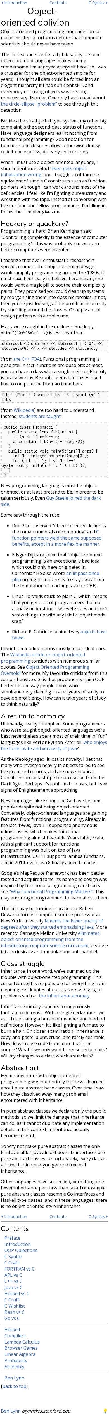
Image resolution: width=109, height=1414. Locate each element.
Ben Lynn (14, 1378)
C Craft (11, 1263)
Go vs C (12, 1318)
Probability (15, 1360)
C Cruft (11, 1300)
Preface (12, 1238)
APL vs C (13, 1275)
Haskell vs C (16, 1293)
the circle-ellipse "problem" (29, 104)
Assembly (14, 1366)
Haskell (12, 1329)
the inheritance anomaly (64, 996)
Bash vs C (14, 1312)
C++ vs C (13, 1281)
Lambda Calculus (22, 1342)
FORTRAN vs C (19, 1269)
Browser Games (21, 1348)
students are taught (40, 416)
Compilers (15, 1336)
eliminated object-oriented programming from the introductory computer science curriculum (50, 939)
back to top (14, 1386)
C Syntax (13, 1256)
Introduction (17, 1244)
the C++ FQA (27, 359)
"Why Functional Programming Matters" (51, 891)
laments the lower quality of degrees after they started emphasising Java (52, 924)
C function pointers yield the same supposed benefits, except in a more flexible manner (56, 538)
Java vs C (13, 1287)
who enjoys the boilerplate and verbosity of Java (54, 745)
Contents (58, 2)
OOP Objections (20, 1250)
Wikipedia (24, 410)
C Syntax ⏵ (98, 2)
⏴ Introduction (14, 2)
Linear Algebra (19, 1354)
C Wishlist (14, 1306)
